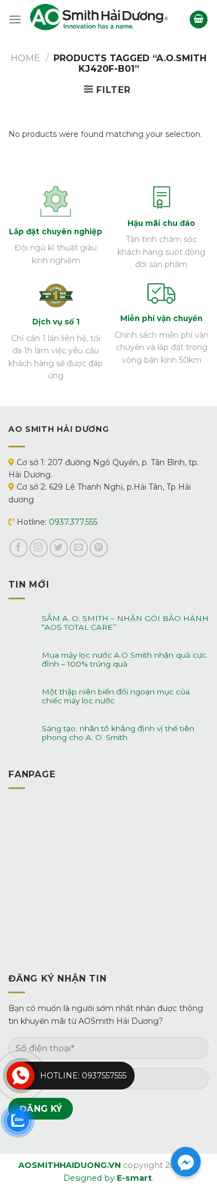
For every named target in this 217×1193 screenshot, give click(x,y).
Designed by (107, 1178)
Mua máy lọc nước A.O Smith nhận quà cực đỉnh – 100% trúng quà (124, 659)
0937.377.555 (73, 522)
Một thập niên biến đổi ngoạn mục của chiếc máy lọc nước (116, 696)
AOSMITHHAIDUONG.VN (69, 1165)
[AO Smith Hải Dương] (99, 19)
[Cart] (199, 20)
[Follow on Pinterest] (99, 548)
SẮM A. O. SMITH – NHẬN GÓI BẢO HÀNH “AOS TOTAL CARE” (125, 623)
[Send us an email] (79, 548)
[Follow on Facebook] (18, 548)
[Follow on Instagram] (38, 548)
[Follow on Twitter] (59, 548)
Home (25, 58)
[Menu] (15, 19)
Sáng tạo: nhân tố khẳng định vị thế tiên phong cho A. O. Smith (118, 733)
